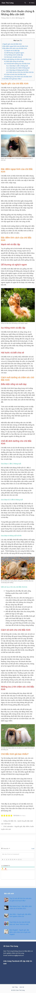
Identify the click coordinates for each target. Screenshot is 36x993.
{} (18, 859)
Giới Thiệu (15, 987)
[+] (21, 859)
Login (32, 848)
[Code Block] (17, 859)
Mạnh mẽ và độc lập (12, 50)
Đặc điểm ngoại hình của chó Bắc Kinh (15, 46)
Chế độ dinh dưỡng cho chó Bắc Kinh (17, 63)
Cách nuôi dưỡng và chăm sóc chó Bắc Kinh (16, 59)
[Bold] (3, 859)
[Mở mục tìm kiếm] (25, 3)
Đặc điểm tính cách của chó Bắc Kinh (14, 48)
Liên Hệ (22, 987)
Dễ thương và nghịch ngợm (14, 53)
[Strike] (9, 859)
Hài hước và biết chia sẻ (13, 57)
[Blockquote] (15, 859)
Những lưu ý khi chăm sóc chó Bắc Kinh (18, 76)
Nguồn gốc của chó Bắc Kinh (12, 44)
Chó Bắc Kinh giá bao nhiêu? (12, 79)
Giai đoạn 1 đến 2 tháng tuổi (17, 66)
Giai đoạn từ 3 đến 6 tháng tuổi (18, 68)
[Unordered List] (13, 859)
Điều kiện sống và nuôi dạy (14, 61)
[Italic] (5, 859)
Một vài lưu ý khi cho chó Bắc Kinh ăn (20, 72)
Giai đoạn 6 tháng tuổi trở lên (17, 70)
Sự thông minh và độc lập (13, 55)
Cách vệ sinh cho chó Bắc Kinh (15, 74)
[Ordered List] (11, 859)
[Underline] (7, 859)
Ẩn (21, 40)
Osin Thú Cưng (7, 3)
